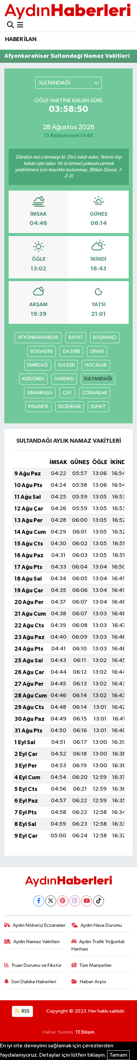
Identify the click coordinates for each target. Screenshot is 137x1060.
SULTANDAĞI (98, 378)
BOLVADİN (41, 351)
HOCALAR (96, 365)
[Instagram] (74, 900)
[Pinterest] (62, 900)
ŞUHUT (98, 406)
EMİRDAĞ (37, 365)
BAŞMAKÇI (104, 337)
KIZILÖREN (33, 378)
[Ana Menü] (20, 25)
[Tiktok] (98, 900)
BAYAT (75, 337)
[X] (50, 900)
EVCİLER (66, 365)
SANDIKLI (64, 378)
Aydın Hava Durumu (101, 925)
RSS (25, 1011)
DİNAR (97, 351)
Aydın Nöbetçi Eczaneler (39, 925)
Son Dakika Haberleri (33, 981)
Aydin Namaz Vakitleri (36, 941)
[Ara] (10, 25)
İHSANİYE (38, 406)
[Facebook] (38, 900)
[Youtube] (86, 900)
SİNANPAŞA (40, 392)
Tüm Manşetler (95, 965)
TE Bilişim (84, 1032)
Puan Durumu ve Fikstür (37, 965)
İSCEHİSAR (70, 406)
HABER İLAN (20, 39)
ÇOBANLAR (94, 392)
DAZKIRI (71, 351)
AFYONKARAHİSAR (38, 337)
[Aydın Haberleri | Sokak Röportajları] (67, 11)
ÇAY (67, 392)
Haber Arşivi (93, 981)
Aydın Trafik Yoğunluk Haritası (98, 945)
